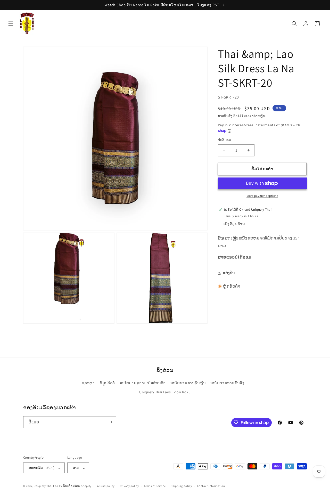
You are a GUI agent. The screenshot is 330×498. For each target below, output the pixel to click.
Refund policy (105, 486)
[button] (10, 23)
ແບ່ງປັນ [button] (229, 273)
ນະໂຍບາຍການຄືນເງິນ (187, 383)
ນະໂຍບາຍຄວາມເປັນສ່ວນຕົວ (143, 383)
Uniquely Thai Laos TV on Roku (165, 392)
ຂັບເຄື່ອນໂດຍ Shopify (77, 486)
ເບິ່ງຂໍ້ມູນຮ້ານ (234, 223)
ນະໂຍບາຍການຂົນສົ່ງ (227, 383)
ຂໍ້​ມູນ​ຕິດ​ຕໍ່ (107, 383)
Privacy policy (129, 486)
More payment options (262, 196)
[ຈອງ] (110, 422)
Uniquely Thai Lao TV (48, 486)
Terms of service (155, 486)
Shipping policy (181, 486)
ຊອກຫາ (88, 383)
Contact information (211, 486)
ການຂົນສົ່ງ (225, 116)
